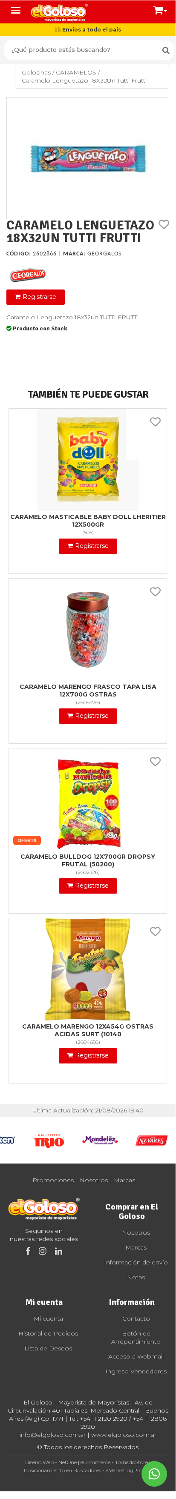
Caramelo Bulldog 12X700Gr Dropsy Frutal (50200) (87, 860)
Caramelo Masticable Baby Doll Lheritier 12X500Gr (88, 520)
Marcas (124, 1180)
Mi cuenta (48, 1318)
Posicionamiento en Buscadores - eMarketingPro (83, 1470)
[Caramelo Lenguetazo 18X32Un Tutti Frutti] (88, 158)
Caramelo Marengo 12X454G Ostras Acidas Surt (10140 (87, 1030)
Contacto (136, 1318)
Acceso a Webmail (136, 1356)
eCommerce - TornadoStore (114, 1462)
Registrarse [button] (39, 297)
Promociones (53, 1180)
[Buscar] (166, 50)
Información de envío (136, 1262)
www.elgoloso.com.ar (123, 1435)
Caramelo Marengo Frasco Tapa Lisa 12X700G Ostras (88, 690)
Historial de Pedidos (48, 1333)
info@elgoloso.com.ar (53, 1435)
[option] (49, 1140)
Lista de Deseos (48, 1348)
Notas (136, 1277)
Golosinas (36, 72)
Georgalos (104, 254)
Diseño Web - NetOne (51, 1462)
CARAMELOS (76, 72)
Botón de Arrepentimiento (136, 1337)
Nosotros (94, 1180)
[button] (160, 8)
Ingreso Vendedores (136, 1371)
